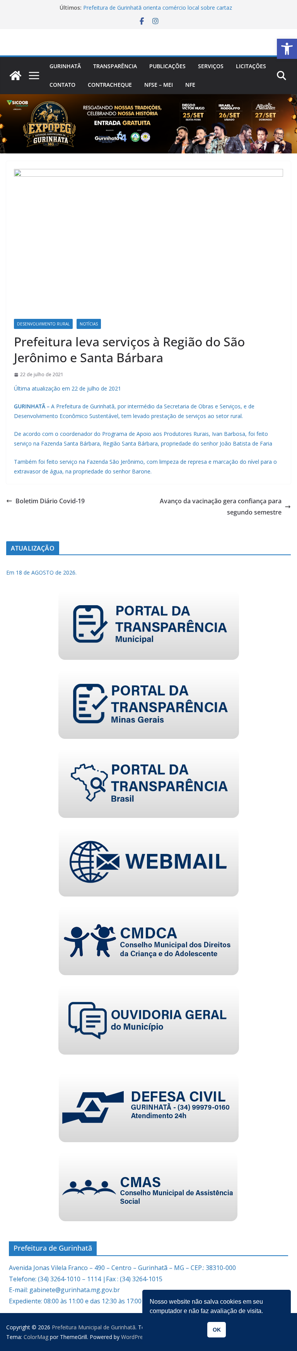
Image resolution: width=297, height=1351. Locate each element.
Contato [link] (62, 84)
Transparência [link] (115, 66)
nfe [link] (190, 84)
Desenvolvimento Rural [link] (43, 324)
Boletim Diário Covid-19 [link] (50, 501)
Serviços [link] (211, 66)
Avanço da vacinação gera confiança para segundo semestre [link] (221, 506)
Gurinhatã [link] (65, 66)
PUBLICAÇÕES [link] (167, 66)
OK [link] (217, 1330)
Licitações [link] (251, 66)
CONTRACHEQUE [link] (110, 84)
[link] (287, 49)
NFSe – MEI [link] (158, 84)
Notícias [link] (89, 324)
